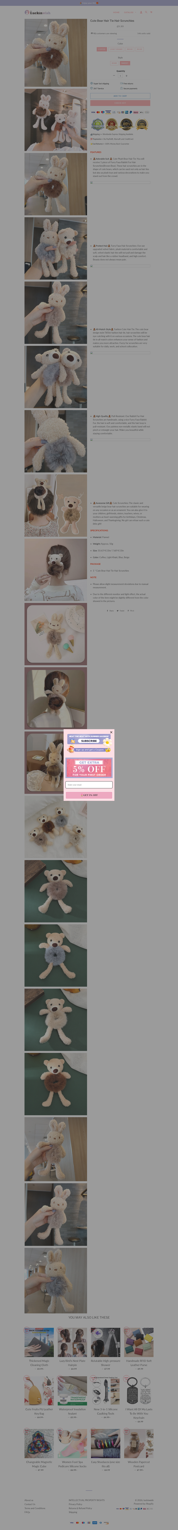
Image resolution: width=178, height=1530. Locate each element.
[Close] (111, 732)
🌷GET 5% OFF (89, 795)
